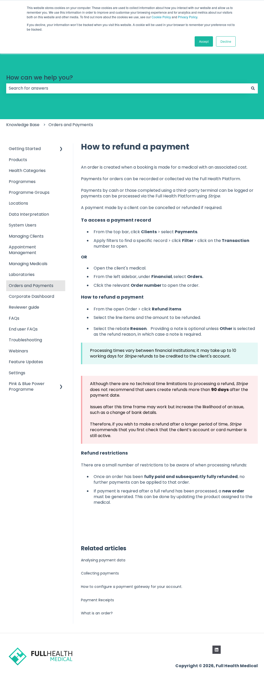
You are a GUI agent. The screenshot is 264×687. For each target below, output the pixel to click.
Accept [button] (204, 41)
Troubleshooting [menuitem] (25, 340)
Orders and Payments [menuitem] (31, 286)
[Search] (253, 88)
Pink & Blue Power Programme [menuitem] (27, 386)
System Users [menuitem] (22, 225)
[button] (61, 149)
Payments (91, 179)
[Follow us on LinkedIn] (216, 650)
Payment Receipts (97, 600)
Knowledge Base (22, 125)
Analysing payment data (103, 560)
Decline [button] (225, 41)
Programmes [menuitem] (22, 182)
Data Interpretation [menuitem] (29, 214)
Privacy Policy (187, 17)
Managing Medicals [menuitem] (28, 264)
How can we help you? (39, 77)
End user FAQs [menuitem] (23, 329)
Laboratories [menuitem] (22, 274)
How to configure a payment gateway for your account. (131, 586)
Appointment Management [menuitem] (22, 250)
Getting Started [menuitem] (25, 149)
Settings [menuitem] (17, 373)
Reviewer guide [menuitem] (24, 307)
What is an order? (97, 613)
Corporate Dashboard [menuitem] (31, 296)
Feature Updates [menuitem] (26, 362)
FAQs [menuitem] (14, 318)
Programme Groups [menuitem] (29, 192)
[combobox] (127, 88)
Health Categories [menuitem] (27, 170)
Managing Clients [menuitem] (26, 236)
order (93, 167)
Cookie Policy (161, 17)
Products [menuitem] (18, 160)
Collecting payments (100, 573)
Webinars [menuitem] (18, 351)
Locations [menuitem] (18, 203)
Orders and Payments (70, 125)
